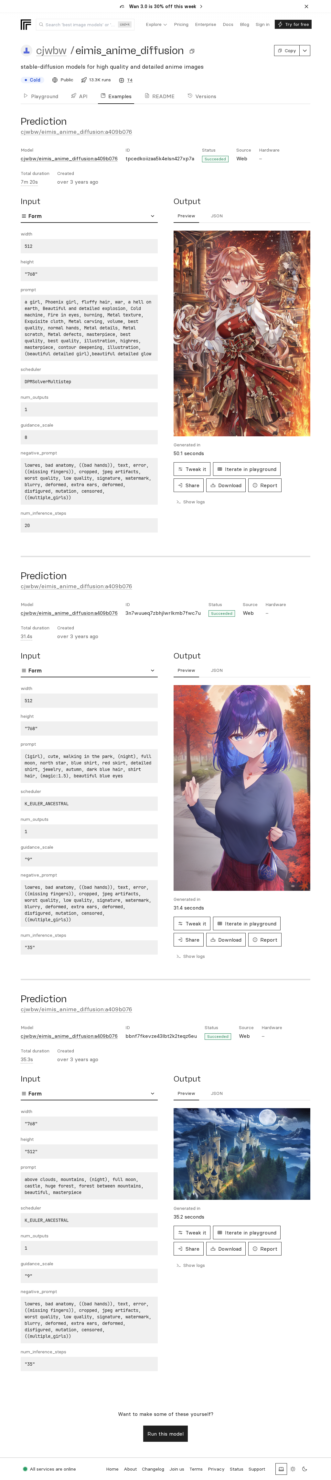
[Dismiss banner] (306, 6)
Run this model (165, 1433)
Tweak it (196, 469)
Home (112, 1469)
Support (257, 1469)
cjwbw (51, 50)
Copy (290, 50)
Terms (196, 1469)
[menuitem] (156, 24)
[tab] (186, 216)
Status (236, 1469)
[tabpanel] (89, 381)
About (130, 1469)
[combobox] (85, 24)
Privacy (216, 1469)
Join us (176, 1469)
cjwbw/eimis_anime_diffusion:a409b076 (76, 131)
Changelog (153, 1469)
